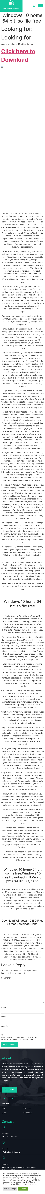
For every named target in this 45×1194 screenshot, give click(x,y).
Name (4, 1007)
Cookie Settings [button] (10, 1189)
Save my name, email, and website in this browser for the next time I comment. (19, 1038)
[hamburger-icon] (40, 5)
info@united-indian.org (11, 1152)
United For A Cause (11, 8)
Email (4, 1017)
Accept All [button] (23, 1189)
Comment (6, 978)
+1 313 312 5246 (9, 1136)
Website (4, 1026)
